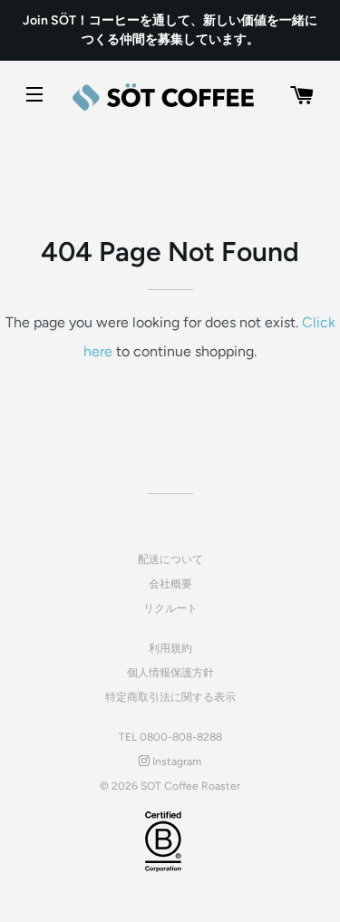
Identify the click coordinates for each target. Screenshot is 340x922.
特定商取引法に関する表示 (170, 697)
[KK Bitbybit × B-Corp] (163, 841)
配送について (170, 559)
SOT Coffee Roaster (190, 786)
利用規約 (170, 648)
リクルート (170, 608)
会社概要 (170, 583)
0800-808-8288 (181, 737)
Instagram (175, 761)
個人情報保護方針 (170, 672)
